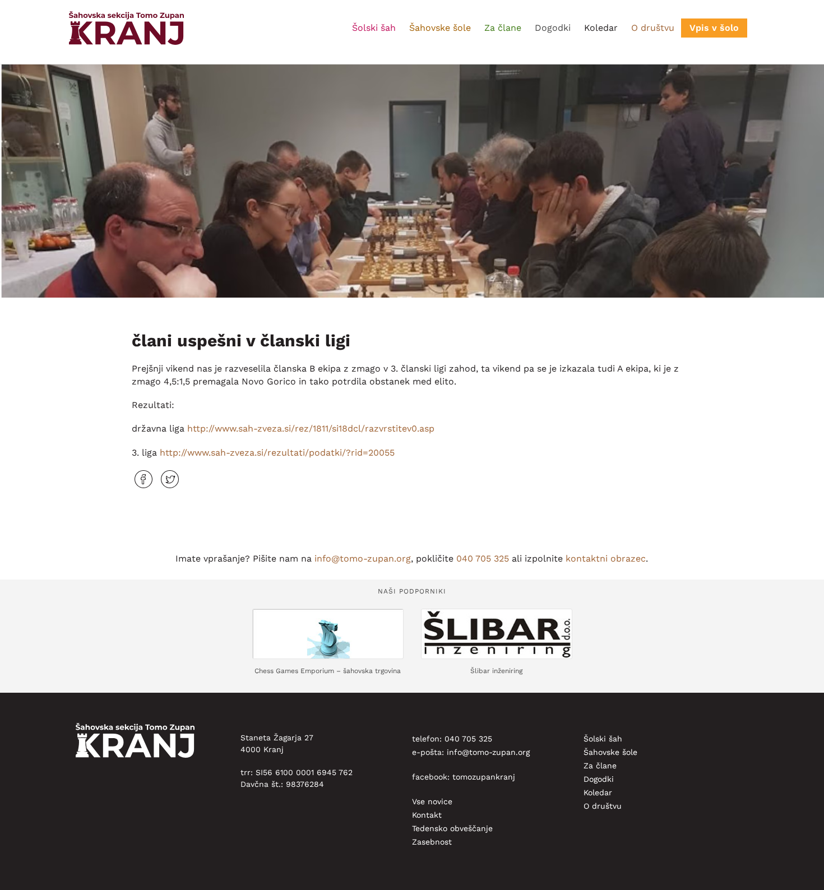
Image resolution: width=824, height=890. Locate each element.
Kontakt (427, 814)
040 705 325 (482, 558)
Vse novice (432, 801)
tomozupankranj (483, 776)
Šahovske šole (440, 27)
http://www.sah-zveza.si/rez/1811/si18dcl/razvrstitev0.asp (310, 428)
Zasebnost (432, 841)
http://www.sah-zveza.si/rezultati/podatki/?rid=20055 (277, 452)
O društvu (652, 27)
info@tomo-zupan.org (362, 558)
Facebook (143, 479)
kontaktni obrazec (606, 558)
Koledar (601, 27)
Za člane (502, 27)
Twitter (170, 479)
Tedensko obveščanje (452, 828)
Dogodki (553, 27)
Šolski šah (374, 27)
